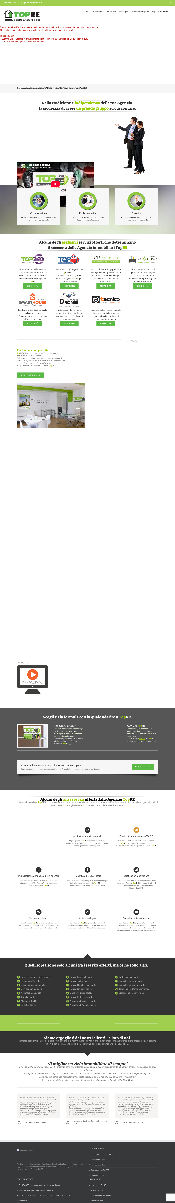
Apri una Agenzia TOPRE (101, 1195)
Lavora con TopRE (98, 1185)
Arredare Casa (24, 1201)
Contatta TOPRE (98, 1175)
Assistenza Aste (97, 1201)
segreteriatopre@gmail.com (32, 3)
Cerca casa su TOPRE (100, 1170)
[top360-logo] (32, 252)
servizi (142, 739)
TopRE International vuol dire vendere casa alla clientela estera (44, 1195)
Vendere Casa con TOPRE (102, 1154)
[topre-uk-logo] (69, 252)
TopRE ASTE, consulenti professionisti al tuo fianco (39, 1185)
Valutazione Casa (98, 1160)
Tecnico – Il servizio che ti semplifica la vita (36, 1190)
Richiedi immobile (98, 1165)
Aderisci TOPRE (97, 1190)
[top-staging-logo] (142, 252)
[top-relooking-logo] (106, 252)
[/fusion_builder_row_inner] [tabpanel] (62, 446)
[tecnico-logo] (106, 292)
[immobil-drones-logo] (69, 292)
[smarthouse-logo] (32, 292)
